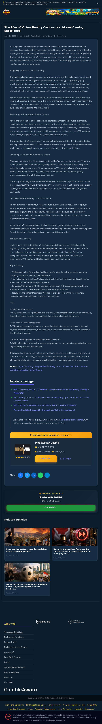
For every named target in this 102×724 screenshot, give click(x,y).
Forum (7, 662)
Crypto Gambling (25, 366)
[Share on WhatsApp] (40, 475)
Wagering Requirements (14, 667)
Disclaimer (8, 682)
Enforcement (81, 366)
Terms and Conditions (13, 632)
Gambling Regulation (19, 370)
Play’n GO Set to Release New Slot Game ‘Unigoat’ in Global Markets (45, 405)
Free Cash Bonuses (12, 657)
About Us (8, 677)
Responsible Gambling (45, 366)
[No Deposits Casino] (7, 14)
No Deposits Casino (66, 698)
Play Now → (46, 458)
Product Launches (65, 366)
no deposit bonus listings (72, 420)
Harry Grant (24, 36)
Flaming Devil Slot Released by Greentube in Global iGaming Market (44, 410)
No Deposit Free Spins (14, 637)
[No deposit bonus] (72, 14)
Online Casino (36, 370)
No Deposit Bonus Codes (15, 647)
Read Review (65, 459)
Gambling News (45, 36)
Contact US (9, 652)
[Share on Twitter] (27, 475)
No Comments (60, 36)
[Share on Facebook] (20, 475)
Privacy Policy (10, 642)
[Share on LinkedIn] (34, 475)
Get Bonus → (51, 507)
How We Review (11, 672)
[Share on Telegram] (47, 475)
